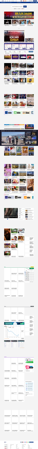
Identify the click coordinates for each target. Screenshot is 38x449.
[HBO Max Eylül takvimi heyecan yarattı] (7, 235)
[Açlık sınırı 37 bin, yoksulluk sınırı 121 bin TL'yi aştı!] (7, 188)
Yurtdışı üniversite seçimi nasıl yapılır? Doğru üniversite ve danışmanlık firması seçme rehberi (22, 431)
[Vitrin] (22, 0)
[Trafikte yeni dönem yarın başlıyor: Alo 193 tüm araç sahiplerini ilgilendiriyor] (27, 317)
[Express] (24, 0)
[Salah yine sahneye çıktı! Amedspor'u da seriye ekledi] (14, 270)
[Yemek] (23, 0)
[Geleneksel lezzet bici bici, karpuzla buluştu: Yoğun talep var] (7, 253)
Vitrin (16, 447)
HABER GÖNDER (32, 2)
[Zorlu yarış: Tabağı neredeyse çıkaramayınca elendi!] (22, 96)
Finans (10, 446)
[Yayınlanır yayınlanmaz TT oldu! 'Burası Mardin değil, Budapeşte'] (21, 249)
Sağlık (16, 445)
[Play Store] (6, 444)
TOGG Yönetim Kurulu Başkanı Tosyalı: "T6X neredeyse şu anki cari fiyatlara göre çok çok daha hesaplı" (31, 326)
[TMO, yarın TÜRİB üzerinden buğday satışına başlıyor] (22, 173)
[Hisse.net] (7, 57)
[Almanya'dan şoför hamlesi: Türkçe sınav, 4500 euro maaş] (14, 317)
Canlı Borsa (32, 306)
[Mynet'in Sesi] (15, 57)
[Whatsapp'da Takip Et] (32, 360)
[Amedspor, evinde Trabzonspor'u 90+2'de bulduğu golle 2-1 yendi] (21, 277)
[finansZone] (29, 126)
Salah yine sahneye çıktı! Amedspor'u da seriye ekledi (9, 2)
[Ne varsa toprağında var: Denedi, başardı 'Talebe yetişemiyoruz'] (15, 427)
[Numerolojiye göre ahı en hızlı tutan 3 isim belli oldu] (22, 72)
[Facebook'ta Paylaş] (28, 395)
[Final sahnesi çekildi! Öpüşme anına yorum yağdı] (7, 69)
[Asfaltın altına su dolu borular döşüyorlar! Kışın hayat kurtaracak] (27, 243)
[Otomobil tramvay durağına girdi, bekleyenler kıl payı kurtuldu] (22, 65)
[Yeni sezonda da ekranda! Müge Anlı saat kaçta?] (15, 181)
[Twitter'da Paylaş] (30, 395)
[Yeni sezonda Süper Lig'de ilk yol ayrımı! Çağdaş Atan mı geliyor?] (15, 96)
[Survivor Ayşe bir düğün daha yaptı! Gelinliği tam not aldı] (7, 364)
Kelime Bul (29, 445)
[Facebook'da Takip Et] (26, 360)
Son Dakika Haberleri (12, 444)
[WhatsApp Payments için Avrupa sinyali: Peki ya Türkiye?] (15, 419)
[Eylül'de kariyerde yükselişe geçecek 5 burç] (7, 96)
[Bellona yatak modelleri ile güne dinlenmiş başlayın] (7, 412)
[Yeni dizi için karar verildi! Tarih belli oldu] (14, 367)
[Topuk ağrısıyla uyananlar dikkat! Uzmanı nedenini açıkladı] (15, 104)
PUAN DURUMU (27, 268)
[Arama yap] (28, 1)
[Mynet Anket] (25, 0)
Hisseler (22, 447)
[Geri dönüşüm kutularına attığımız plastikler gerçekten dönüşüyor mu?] (14, 231)
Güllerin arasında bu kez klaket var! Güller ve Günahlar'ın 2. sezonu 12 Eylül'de (7, 424)
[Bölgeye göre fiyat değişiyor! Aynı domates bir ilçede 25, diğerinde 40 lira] (14, 245)
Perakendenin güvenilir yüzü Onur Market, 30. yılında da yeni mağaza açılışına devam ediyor (7, 431)
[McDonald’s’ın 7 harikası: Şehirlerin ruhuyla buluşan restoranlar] (15, 412)
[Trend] (21, 0)
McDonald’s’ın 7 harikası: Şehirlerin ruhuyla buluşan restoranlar (15, 416)
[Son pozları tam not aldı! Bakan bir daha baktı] (7, 393)
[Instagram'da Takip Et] (28, 360)
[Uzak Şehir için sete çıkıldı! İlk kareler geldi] (21, 389)
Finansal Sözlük (23, 446)
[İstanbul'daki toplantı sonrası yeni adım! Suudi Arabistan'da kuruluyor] (30, 65)
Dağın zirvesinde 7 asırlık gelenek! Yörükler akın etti (31, 255)
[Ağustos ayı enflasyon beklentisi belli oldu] (7, 104)
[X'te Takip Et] (22, 442)
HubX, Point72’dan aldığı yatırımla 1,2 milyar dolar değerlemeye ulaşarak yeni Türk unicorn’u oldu (23, 416)
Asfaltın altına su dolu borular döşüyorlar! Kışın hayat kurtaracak (31, 242)
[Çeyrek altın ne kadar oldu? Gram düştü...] (15, 166)
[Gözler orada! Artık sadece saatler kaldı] (7, 313)
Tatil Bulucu (29, 447)
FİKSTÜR (31, 268)
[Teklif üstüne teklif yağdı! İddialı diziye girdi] (21, 379)
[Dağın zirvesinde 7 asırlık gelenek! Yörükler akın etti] (27, 255)
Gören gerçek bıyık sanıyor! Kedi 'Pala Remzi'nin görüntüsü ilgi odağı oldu (31, 251)
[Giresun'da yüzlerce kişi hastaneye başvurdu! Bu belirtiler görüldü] (19, 15)
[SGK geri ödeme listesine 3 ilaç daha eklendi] (21, 231)
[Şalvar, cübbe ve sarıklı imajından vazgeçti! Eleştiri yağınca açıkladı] (7, 382)
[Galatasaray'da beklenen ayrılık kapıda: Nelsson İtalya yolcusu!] (14, 277)
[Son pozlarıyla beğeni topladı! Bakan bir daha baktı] (14, 397)
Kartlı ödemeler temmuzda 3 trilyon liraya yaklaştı (30, 431)
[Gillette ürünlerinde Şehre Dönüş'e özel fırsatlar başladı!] (14, 238)
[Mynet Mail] (36, 2)
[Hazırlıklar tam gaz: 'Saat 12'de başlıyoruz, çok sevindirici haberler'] (7, 245)
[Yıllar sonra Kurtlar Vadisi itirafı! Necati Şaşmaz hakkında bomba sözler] (14, 360)
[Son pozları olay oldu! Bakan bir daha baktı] (21, 360)
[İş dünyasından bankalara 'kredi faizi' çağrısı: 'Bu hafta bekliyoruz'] (21, 309)
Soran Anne (29, 446)
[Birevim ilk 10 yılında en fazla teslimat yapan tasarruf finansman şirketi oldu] (30, 412)
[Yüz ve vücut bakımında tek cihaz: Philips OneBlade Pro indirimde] (15, 188)
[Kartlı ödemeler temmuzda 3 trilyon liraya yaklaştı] (30, 427)
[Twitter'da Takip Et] (27, 360)
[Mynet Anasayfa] (3, 0)
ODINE (5, 343)
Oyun (28, 444)
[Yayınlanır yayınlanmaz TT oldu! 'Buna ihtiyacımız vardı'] (21, 397)
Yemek (10, 447)
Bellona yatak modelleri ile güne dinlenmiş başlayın (8, 415)
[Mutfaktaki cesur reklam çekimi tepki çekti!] (30, 185)
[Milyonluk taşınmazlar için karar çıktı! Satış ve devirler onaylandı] (22, 188)
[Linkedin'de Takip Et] (30, 360)
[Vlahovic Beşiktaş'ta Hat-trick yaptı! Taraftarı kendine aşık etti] (7, 274)
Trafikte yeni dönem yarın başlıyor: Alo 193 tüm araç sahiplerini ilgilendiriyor (31, 318)
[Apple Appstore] (6, 446)
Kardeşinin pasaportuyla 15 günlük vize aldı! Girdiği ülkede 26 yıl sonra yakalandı (31, 247)
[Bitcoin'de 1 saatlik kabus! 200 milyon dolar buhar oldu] (27, 321)
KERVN (12, 343)
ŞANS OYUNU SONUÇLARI (28, 381)
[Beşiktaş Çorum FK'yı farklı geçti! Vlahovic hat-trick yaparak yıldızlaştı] (7, 285)
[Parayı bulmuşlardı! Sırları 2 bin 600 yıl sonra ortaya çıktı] (30, 100)
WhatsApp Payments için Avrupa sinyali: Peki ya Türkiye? (15, 423)
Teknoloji (17, 444)
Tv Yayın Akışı (27, 369)
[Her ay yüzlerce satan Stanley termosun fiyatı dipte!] (15, 173)
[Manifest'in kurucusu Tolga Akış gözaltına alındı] (7, 375)
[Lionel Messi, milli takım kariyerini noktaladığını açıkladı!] (14, 285)
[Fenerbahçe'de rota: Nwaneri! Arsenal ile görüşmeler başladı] (21, 289)
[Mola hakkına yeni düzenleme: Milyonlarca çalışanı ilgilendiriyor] (27, 334)
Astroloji (16, 446)
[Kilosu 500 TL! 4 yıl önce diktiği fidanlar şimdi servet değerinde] (22, 419)
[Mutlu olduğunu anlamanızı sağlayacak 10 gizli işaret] (15, 72)
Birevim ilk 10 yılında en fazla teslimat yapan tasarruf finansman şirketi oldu (30, 416)
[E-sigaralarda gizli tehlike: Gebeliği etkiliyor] (30, 173)
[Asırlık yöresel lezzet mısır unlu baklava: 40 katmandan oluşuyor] (21, 238)
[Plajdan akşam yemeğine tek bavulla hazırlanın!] (30, 166)
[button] (23, 36)
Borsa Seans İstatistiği (24, 444)
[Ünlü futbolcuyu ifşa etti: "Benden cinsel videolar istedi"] (22, 104)
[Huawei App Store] (6, 448)
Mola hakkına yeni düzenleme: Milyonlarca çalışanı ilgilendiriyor (31, 334)
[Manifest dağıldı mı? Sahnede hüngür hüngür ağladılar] (7, 181)
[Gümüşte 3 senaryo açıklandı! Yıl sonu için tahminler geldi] (22, 327)
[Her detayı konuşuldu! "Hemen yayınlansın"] (15, 65)
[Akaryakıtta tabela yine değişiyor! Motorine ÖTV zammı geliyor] (22, 335)
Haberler (11, 445)
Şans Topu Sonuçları (30, 388)
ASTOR (19, 343)
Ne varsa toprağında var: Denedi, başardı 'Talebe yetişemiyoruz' (15, 431)
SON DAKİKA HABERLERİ (3, 2)
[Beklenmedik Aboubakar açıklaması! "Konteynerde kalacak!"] (7, 292)
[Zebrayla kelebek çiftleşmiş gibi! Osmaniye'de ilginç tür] (27, 238)
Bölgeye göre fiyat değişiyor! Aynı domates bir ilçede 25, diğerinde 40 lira (31, 330)
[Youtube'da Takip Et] (31, 360)
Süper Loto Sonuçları (30, 386)
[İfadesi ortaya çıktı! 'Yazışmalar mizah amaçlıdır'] (21, 367)
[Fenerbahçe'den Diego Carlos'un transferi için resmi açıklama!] (21, 270)
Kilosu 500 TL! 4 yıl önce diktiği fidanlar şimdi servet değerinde (22, 423)
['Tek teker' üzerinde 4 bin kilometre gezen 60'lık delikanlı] (22, 181)
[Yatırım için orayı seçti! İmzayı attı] (14, 389)
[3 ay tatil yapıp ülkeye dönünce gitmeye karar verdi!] (14, 375)
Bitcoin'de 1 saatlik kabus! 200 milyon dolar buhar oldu (31, 321)
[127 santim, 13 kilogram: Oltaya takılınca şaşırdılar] (22, 166)
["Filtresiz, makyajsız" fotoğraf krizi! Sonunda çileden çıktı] (14, 382)
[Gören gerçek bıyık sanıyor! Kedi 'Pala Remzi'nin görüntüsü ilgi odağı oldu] (27, 251)
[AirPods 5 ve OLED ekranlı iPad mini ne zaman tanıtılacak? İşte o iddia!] (14, 253)
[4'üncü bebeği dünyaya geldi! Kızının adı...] (7, 170)
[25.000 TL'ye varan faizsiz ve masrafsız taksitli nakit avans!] (30, 72)
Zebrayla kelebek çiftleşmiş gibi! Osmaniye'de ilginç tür (31, 238)
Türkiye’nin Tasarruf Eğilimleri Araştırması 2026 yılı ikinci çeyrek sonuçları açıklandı (30, 424)
